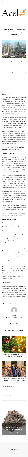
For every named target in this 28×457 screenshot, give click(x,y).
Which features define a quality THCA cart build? (14, 429)
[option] (14, 420)
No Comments (18, 37)
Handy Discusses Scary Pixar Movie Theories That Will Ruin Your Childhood (14, 379)
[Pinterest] (16, 61)
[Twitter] (11, 61)
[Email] (21, 61)
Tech (14, 425)
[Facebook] (7, 61)
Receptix (21, 286)
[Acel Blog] (14, 12)
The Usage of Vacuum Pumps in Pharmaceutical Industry (14, 331)
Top (14, 453)
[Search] (20, 1)
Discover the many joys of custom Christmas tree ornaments (14, 355)
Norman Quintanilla (14, 318)
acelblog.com (14, 449)
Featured (14, 26)
